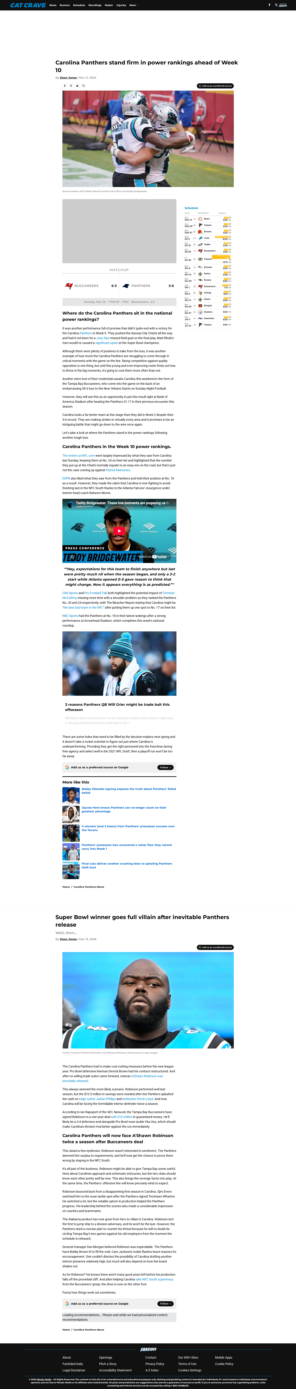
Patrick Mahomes (118, 470)
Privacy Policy (154, 1364)
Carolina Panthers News (89, 886)
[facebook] (269, 4)
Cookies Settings (189, 1370)
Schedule (79, 5)
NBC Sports (70, 616)
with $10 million (121, 1117)
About (67, 1357)
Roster (109, 5)
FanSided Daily (73, 1364)
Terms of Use (187, 1364)
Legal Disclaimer (74, 1370)
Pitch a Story (107, 1364)
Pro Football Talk (95, 593)
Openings (105, 1357)
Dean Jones (68, 77)
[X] (276, 4)
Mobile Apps (223, 1357)
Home (66, 886)
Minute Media (44, 1379)
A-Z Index (152, 1370)
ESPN (66, 478)
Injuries (121, 5)
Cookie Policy (224, 1364)
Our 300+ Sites (188, 1357)
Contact (150, 1357)
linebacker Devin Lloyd (137, 1099)
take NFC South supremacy (154, 1279)
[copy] (83, 85)
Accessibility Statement (115, 1370)
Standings (94, 5)
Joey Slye (103, 338)
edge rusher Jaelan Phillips (97, 1099)
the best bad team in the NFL (83, 607)
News (52, 5)
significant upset (106, 343)
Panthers (86, 333)
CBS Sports (70, 593)
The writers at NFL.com (78, 455)
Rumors (65, 5)
